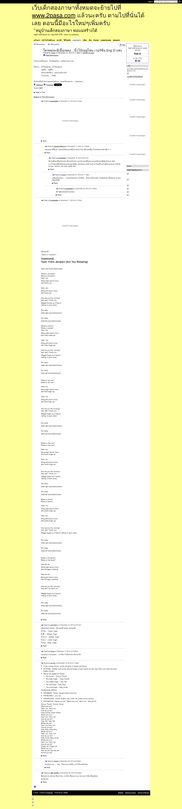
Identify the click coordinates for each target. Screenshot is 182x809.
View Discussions (52, 55)
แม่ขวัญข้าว (54, 625)
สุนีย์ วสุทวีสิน (54, 773)
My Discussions (53, 44)
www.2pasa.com (54, 15)
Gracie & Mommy (59, 146)
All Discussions (39, 44)
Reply (44, 141)
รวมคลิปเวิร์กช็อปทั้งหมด (135, 76)
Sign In (150, 2)
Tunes (53, 53)
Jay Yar (52, 663)
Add (123, 45)
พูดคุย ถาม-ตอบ (88, 53)
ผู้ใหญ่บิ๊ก (50, 792)
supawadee (54, 101)
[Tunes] (38, 55)
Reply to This (39, 92)
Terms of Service (143, 792)
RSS (35, 787)
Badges (120, 792)
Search (180, 1)
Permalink (42, 101)
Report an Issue (130, 792)
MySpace (39, 85)
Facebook (49, 85)
